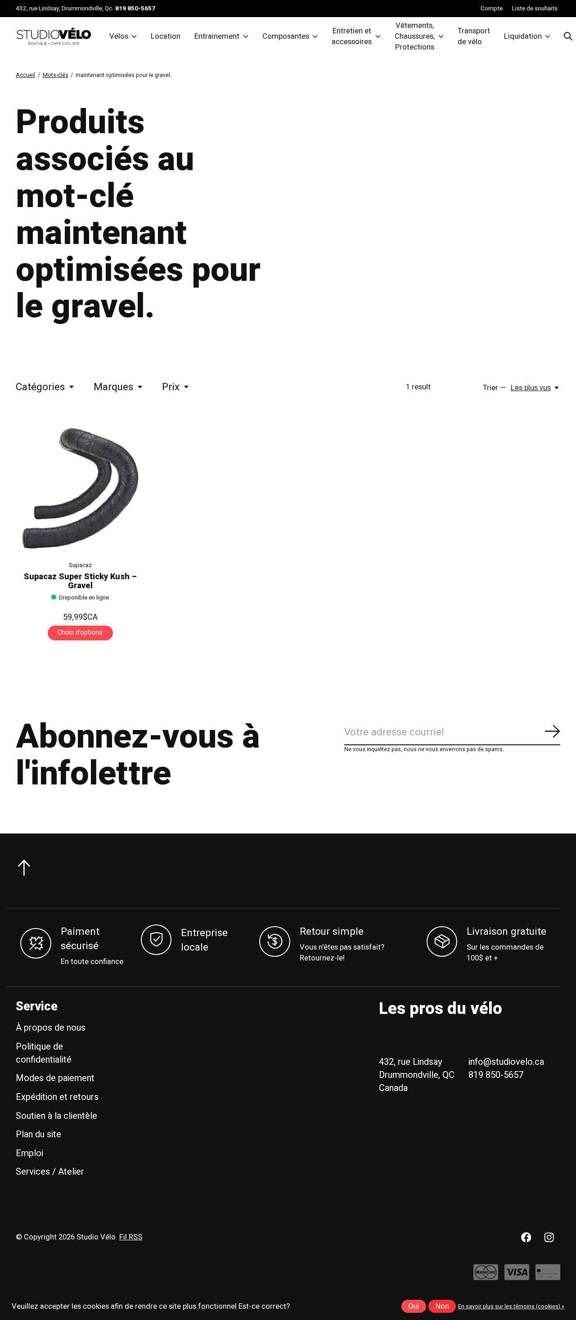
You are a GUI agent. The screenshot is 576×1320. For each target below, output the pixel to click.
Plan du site (38, 1134)
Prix (171, 387)
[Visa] (516, 1276)
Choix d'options (80, 632)
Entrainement (216, 36)
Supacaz (80, 565)
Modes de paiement (55, 1078)
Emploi (29, 1153)
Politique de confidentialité (44, 1053)
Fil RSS (130, 1237)
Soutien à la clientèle (56, 1115)
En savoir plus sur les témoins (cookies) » (511, 1306)
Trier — (494, 388)
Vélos (118, 36)
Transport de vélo (474, 36)
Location (165, 36)
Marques (113, 387)
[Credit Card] (548, 1276)
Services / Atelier (50, 1171)
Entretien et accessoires (352, 36)
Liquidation (523, 36)
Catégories (40, 387)
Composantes (285, 36)
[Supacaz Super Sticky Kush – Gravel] (80, 488)
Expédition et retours (57, 1097)
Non (442, 1306)
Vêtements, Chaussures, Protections (415, 36)
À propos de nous (51, 1027)
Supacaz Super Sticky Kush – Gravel (80, 581)
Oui (413, 1306)
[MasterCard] (485, 1276)
